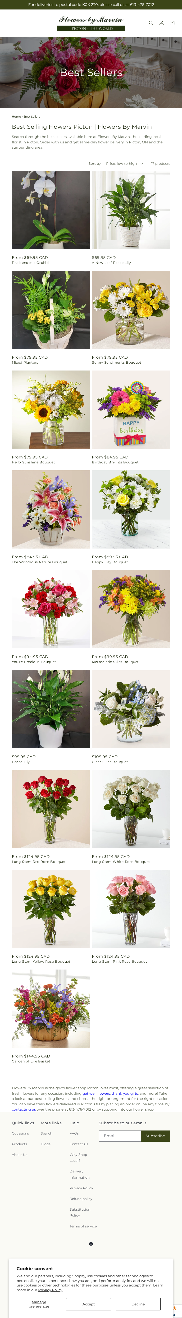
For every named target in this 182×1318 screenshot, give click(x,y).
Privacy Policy (50, 1290)
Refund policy (81, 1199)
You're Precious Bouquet (34, 662)
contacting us (24, 1109)
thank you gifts (125, 1093)
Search (46, 1133)
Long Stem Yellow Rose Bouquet (41, 961)
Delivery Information (80, 1174)
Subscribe (155, 1136)
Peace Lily (21, 762)
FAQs (74, 1133)
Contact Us (79, 1144)
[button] (10, 23)
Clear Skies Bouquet (110, 762)
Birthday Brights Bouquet (115, 462)
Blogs (45, 1144)
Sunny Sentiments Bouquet (116, 362)
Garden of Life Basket (31, 1061)
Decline (138, 1304)
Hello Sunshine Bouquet (33, 462)
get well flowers (96, 1093)
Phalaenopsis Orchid (30, 263)
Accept (88, 1304)
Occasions (20, 1133)
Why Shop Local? (78, 1158)
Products (19, 1144)
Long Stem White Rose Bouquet (121, 862)
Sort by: (95, 163)
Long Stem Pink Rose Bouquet (119, 961)
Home (16, 116)
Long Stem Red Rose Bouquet (39, 862)
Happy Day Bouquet (110, 562)
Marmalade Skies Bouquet (115, 662)
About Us (19, 1155)
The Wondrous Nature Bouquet (40, 562)
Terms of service (83, 1226)
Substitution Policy (80, 1212)
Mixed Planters (25, 362)
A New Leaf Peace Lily (111, 263)
